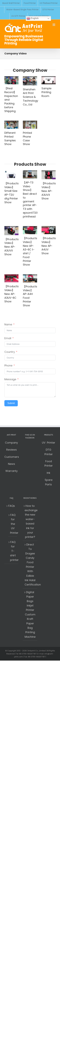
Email (7, 338)
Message (10, 379)
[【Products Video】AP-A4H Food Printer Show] (30, 278)
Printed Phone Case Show (27, 138)
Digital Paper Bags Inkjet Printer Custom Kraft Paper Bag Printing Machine (30, 614)
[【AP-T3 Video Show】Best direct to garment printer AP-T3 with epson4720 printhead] (30, 174)
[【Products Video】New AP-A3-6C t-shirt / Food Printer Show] (30, 230)
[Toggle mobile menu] (54, 24)
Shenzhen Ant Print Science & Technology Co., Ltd (30, 97)
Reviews (11, 449)
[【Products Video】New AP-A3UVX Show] (49, 174)
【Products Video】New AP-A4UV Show (49, 245)
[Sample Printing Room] (49, 80)
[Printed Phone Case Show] (30, 125)
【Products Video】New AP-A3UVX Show (49, 191)
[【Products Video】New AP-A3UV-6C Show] (11, 278)
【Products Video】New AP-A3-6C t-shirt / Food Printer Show (30, 251)
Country (9, 352)
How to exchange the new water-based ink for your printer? (30, 521)
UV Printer (48, 442)
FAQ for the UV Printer (13, 524)
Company (11, 442)
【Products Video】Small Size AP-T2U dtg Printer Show (11, 193)
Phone (8, 365)
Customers (11, 457)
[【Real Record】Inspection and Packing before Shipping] (11, 80)
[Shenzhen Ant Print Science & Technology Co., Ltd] (30, 80)
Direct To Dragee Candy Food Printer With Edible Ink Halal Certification (30, 565)
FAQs (11, 506)
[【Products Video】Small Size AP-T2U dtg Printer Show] (11, 174)
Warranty (11, 471)
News (11, 464)
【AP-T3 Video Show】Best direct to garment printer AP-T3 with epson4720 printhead (30, 199)
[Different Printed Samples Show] (11, 125)
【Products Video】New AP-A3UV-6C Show (11, 293)
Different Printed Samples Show (10, 138)
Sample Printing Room (46, 92)
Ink (48, 473)
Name (8, 324)
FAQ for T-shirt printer (13, 551)
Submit (11, 403)
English (34, 18)
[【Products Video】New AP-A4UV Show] (49, 230)
